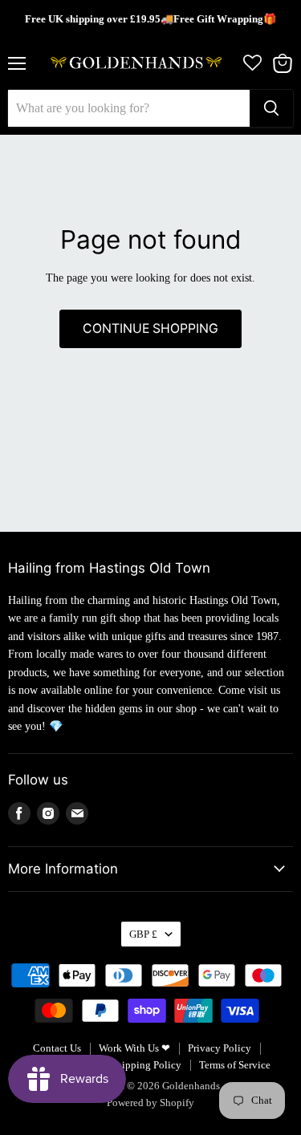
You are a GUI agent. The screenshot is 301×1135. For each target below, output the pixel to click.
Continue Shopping (150, 328)
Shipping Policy (146, 1065)
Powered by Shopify (150, 1102)
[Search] (271, 108)
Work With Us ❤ (134, 1048)
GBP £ (143, 934)
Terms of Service (234, 1065)
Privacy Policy (219, 1048)
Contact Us (57, 1048)
